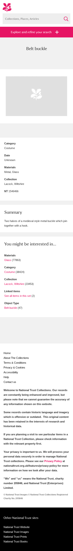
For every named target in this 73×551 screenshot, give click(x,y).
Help (6, 377)
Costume (9, 271)
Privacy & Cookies (14, 367)
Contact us (10, 381)
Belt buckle (10, 307)
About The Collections (16, 357)
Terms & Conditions (15, 362)
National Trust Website (17, 527)
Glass (7, 260)
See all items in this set (17, 295)
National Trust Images (16, 531)
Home (7, 353)
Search (65, 17)
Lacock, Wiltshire (14, 283)
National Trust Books (16, 541)
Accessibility (11, 372)
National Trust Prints (15, 536)
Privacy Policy (53, 461)
